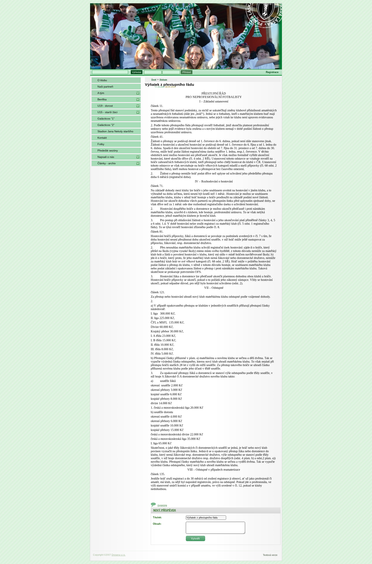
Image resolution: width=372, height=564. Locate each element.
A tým (100, 93)
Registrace (272, 72)
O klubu (102, 80)
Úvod (153, 79)
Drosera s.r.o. (119, 555)
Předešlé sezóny (107, 150)
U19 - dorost (105, 105)
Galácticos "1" (106, 118)
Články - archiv (106, 163)
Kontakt (102, 137)
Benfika (102, 99)
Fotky (100, 144)
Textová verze (270, 555)
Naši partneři (105, 86)
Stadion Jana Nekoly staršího (115, 131)
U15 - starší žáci (107, 112)
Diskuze (163, 79)
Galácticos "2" (106, 124)
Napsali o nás (105, 156)
